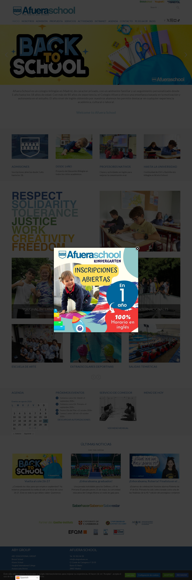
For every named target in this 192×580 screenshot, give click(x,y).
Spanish (24, 577)
